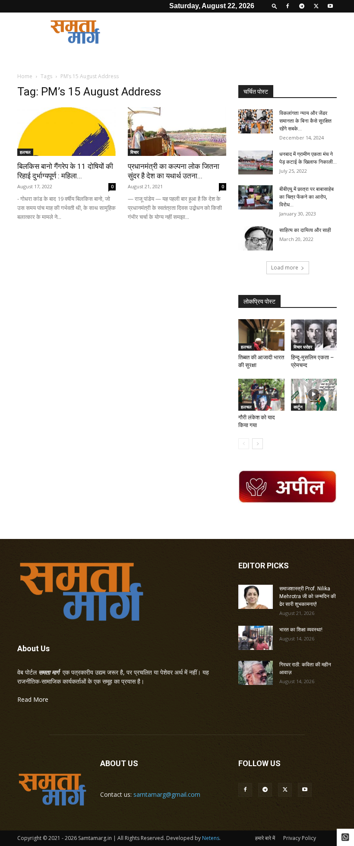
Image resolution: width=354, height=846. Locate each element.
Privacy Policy (299, 838)
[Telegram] (301, 6)
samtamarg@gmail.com (166, 794)
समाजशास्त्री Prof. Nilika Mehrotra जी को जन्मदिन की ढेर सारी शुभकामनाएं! (307, 596)
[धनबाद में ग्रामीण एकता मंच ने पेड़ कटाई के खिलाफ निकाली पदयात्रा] (255, 162)
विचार (134, 152)
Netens (210, 838)
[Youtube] (330, 6)
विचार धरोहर (303, 347)
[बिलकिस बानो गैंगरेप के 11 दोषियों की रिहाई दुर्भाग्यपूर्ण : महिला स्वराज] (66, 131)
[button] (274, 6)
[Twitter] (316, 6)
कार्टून (298, 407)
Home (24, 76)
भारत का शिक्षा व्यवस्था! (300, 630)
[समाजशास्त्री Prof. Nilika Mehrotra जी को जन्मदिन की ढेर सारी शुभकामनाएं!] (255, 597)
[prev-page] (243, 443)
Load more (284, 267)
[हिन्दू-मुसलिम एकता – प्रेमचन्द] (314, 335)
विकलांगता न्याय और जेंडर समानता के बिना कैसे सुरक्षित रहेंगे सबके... (305, 121)
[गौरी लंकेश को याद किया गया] (261, 394)
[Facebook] (287, 6)
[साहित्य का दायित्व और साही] (255, 238)
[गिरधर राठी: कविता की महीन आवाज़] (255, 673)
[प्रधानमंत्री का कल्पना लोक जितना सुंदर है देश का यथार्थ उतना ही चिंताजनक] (177, 131)
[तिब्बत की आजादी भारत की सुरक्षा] (261, 335)
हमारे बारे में (265, 838)
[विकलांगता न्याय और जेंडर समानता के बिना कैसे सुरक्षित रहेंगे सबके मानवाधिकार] (255, 121)
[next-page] (257, 443)
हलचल (25, 152)
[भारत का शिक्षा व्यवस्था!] (255, 638)
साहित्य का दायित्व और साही (305, 230)
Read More (32, 699)
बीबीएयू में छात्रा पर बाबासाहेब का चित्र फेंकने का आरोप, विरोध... (306, 197)
